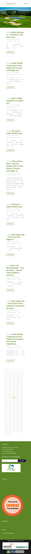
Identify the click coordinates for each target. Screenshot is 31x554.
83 (17, 419)
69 (21, 409)
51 (10, 400)
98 (17, 428)
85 (6, 422)
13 (17, 376)
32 (14, 388)
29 (21, 385)
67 (14, 409)
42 (14, 394)
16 (10, 379)
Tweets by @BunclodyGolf (8, 533)
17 (14, 379)
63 (17, 406)
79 (21, 416)
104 (21, 431)
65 (6, 409)
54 (21, 400)
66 (10, 409)
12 (14, 376)
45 (6, 397)
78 (17, 416)
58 (17, 403)
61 (10, 406)
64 (21, 406)
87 (14, 422)
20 (6, 382)
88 (17, 422)
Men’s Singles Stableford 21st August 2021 (14, 100)
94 (21, 425)
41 (10, 394)
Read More (10, 52)
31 (10, 388)
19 (21, 379)
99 (21, 428)
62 (14, 406)
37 (14, 391)
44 (21, 394)
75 (6, 416)
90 (6, 425)
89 (21, 422)
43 (17, 394)
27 (14, 385)
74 (21, 413)
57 (14, 403)
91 (10, 425)
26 (10, 385)
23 (17, 382)
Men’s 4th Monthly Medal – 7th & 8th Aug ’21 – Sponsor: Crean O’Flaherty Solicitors (15, 270)
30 (6, 388)
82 (14, 419)
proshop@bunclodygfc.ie (10, 453)
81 (10, 419)
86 (10, 422)
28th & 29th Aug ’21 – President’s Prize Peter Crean (15, 34)
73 (17, 413)
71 (10, 413)
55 (6, 403)
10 (6, 376)
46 (10, 397)
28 (17, 385)
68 (17, 409)
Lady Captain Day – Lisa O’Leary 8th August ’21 (15, 237)
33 (17, 388)
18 (17, 379)
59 (21, 403)
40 (6, 394)
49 (21, 397)
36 (10, 391)
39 (21, 391)
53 (17, 400)
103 (18, 431)
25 (6, 385)
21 (10, 382)
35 (6, 391)
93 (17, 425)
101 (10, 431)
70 (6, 413)
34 (21, 388)
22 (14, 382)
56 (10, 403)
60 (6, 406)
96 (10, 428)
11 (10, 376)
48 (17, 397)
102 (14, 431)
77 (14, 416)
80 (6, 419)
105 (6, 434)
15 (6, 379)
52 (14, 400)
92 (14, 425)
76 (10, 416)
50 (6, 400)
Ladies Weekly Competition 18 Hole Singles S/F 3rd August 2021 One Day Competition (14, 339)
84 (21, 419)
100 (6, 431)
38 (17, 391)
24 (21, 382)
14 (21, 376)
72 (14, 413)
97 (14, 428)
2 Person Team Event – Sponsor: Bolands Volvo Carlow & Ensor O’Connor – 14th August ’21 (14, 166)
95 (6, 428)
